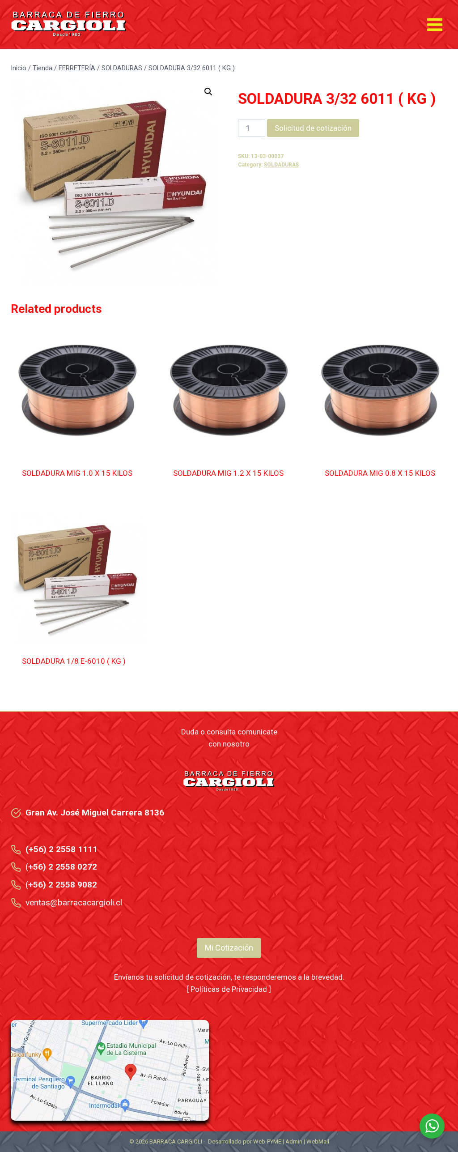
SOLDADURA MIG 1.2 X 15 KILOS (228, 473)
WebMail (317, 1141)
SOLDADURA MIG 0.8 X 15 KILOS (380, 473)
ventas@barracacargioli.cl (73, 902)
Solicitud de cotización (313, 128)
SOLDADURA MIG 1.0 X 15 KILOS (77, 473)
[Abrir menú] (434, 24)
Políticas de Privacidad (229, 989)
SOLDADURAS (281, 165)
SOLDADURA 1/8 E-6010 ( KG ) (74, 661)
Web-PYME (267, 1141)
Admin (293, 1141)
